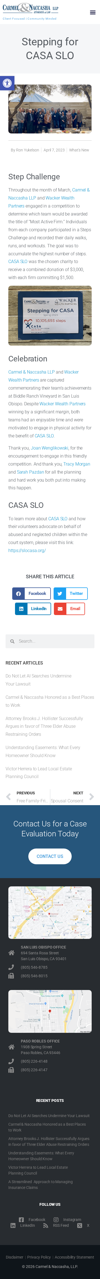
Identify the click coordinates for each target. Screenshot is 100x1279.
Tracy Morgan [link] (76, 464)
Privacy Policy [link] (39, 1257)
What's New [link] (79, 150)
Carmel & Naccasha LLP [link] (31, 372)
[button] (92, 12)
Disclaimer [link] (14, 1257)
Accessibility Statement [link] (74, 1257)
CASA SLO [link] (18, 261)
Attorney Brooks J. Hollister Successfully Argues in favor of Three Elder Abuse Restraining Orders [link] (44, 726)
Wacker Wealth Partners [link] (62, 403)
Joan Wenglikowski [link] (49, 448)
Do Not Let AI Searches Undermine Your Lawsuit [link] (49, 1115)
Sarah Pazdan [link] (30, 472)
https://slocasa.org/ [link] (27, 550)
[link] (7, 83)
